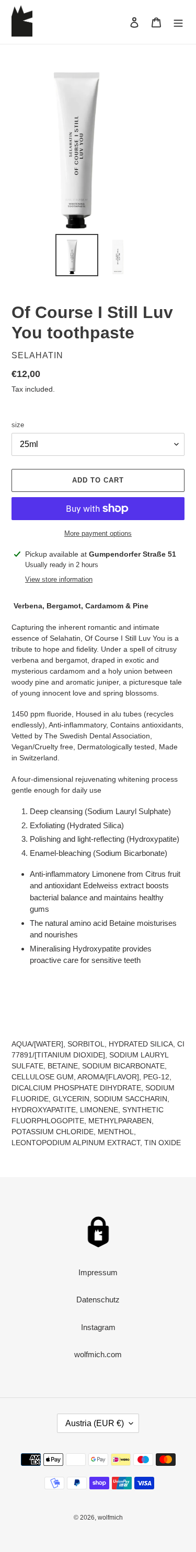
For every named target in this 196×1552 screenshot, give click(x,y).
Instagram (98, 1327)
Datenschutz (98, 1299)
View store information (59, 579)
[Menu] (178, 22)
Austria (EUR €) (94, 1423)
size (17, 425)
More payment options (98, 533)
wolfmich (110, 1517)
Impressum (98, 1272)
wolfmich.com (98, 1354)
